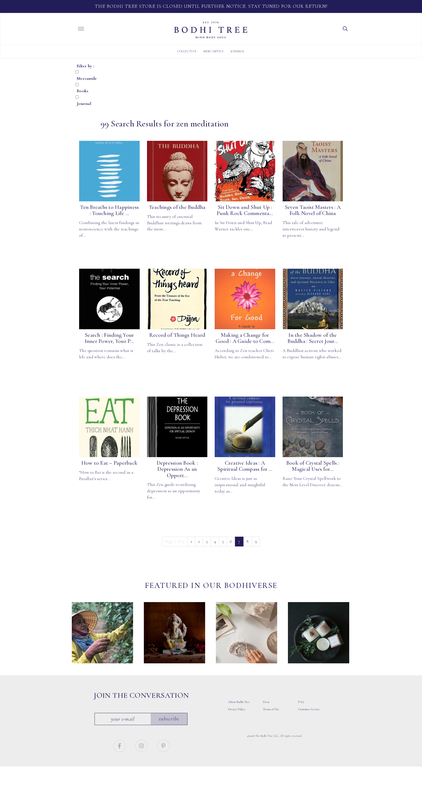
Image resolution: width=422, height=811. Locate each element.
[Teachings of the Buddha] (177, 171)
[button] (345, 28)
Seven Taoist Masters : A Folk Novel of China (313, 210)
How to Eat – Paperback (109, 463)
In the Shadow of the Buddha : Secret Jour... (312, 338)
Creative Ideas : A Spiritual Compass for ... (244, 466)
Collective (187, 51)
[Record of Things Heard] (177, 299)
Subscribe (169, 718)
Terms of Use (271, 709)
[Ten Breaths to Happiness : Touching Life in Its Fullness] (109, 171)
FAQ (301, 702)
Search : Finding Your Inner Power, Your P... (109, 338)
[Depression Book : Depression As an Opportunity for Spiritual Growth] (177, 427)
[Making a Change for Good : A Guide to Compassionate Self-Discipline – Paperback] (245, 299)
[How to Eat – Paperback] (109, 427)
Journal (238, 51)
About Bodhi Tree (239, 702)
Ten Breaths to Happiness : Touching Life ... (109, 210)
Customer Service (309, 709)
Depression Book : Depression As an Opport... (177, 469)
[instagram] (142, 745)
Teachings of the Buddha (177, 207)
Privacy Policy (236, 709)
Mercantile (214, 51)
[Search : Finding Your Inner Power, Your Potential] (109, 299)
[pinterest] (163, 745)
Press (266, 702)
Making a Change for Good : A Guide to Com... (245, 338)
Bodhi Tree (210, 30)
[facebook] (120, 745)
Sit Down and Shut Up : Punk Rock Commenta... (245, 210)
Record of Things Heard (177, 335)
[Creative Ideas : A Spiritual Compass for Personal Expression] (245, 427)
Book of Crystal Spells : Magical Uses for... (312, 466)
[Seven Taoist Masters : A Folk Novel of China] (313, 171)
